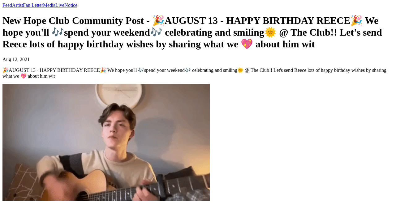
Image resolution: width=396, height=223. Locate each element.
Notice (70, 5)
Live (59, 5)
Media (49, 5)
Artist (17, 5)
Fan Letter (33, 5)
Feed (7, 5)
